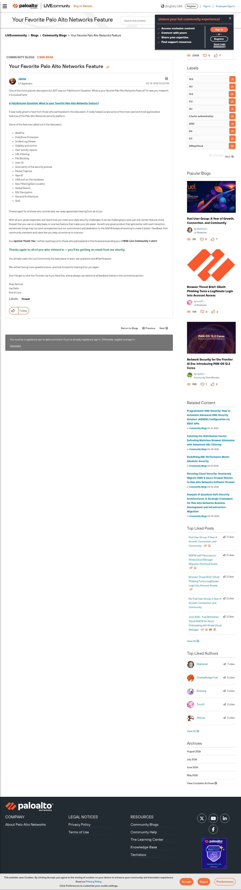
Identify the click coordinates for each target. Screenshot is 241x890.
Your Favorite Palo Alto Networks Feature (57, 66)
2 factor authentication (201, 116)
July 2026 (192, 759)
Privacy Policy (93, 881)
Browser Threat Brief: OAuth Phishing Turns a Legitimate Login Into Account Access (210, 291)
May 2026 (192, 775)
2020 (191, 123)
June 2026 (192, 767)
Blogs (34, 35)
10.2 (191, 94)
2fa (190, 131)
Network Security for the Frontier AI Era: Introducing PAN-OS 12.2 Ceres (210, 364)
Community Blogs (55, 35)
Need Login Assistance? (219, 45)
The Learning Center (147, 839)
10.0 (191, 79)
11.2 (190, 101)
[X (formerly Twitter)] (201, 818)
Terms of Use (78, 832)
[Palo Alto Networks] (36, 806)
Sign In (207, 6)
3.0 (190, 138)
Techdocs (138, 855)
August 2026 (194, 751)
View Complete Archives (200, 783)
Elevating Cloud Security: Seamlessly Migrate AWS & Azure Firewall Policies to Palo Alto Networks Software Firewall (210, 478)
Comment (15, 345)
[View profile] (189, 230)
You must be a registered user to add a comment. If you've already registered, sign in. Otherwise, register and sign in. (72, 339)
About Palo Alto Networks (25, 824)
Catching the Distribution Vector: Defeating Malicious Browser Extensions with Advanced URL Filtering (210, 440)
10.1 (190, 86)
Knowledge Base (144, 847)
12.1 (190, 109)
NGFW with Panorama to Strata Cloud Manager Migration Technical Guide (203, 559)
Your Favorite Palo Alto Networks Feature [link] (96, 35)
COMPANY (15, 817)
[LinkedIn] (224, 818)
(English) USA (173, 6)
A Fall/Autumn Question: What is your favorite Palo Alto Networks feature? (54, 103)
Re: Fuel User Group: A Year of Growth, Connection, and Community (205, 603)
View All (191, 641)
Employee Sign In (225, 6)
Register (191, 6)
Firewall (26, 299)
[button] (186, 881)
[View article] (211, 197)
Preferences (224, 881)
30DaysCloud (196, 146)
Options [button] (166, 79)
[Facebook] (213, 829)
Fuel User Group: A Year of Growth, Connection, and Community (203, 541)
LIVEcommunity (16, 35)
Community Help (144, 832)
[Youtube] (213, 818)
